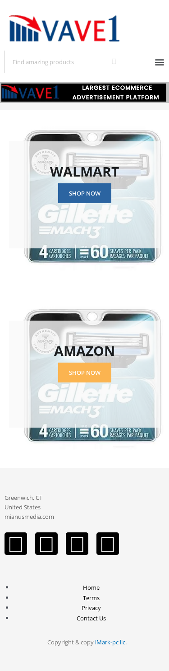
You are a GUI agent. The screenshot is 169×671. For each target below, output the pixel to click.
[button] (159, 61)
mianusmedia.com (29, 517)
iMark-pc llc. (111, 642)
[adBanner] (84, 91)
